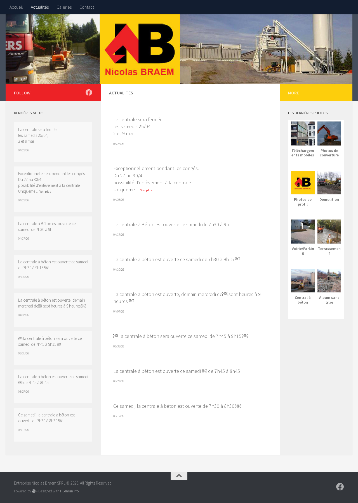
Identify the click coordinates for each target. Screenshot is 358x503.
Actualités (40, 7)
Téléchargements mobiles (302, 153)
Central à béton (303, 300)
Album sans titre (329, 300)
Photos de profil (303, 202)
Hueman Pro (69, 491)
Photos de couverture (329, 153)
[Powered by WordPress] (34, 491)
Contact (86, 7)
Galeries (64, 7)
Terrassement (329, 251)
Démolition (329, 199)
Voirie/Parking (303, 251)
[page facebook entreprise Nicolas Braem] (89, 92)
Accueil (16, 7)
